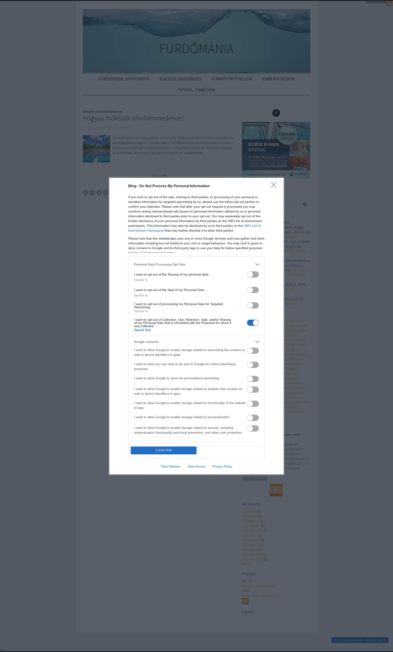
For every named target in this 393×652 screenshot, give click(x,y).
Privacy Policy (222, 466)
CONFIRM (163, 450)
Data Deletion (171, 466)
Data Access (196, 466)
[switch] (253, 274)
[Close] (275, 186)
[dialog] (196, 326)
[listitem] (196, 264)
